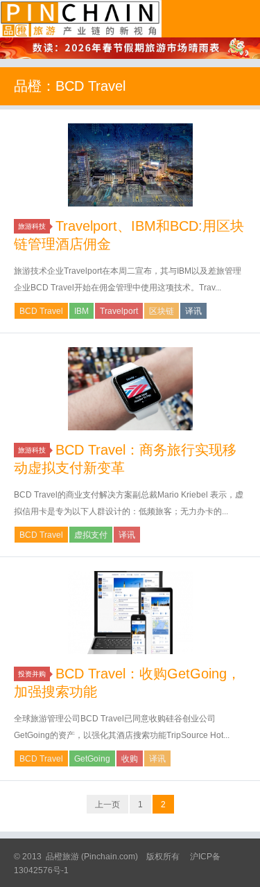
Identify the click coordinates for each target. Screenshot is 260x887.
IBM (81, 311)
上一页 (107, 804)
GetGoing (92, 759)
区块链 (161, 311)
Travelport (119, 311)
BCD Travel (41, 311)
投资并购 (32, 674)
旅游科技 (32, 226)
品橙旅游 (81, 18)
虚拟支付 (90, 535)
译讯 (193, 311)
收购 (129, 759)
